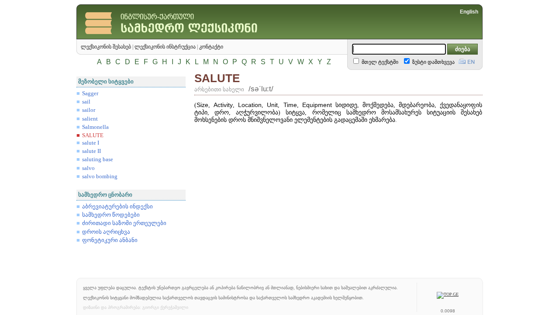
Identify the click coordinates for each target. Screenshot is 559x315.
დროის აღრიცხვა (106, 232)
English (469, 12)
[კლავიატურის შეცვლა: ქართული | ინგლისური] (467, 60)
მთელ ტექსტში (379, 62)
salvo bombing (99, 176)
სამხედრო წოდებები (111, 215)
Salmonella (95, 127)
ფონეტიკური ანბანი (110, 240)
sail (86, 102)
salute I (90, 143)
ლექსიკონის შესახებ (106, 47)
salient (90, 119)
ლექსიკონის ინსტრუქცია (165, 47)
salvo (88, 168)
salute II (91, 151)
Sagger (90, 93)
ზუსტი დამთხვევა (433, 62)
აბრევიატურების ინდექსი (117, 207)
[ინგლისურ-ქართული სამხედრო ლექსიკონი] (190, 37)
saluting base (97, 159)
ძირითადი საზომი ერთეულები (124, 223)
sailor (88, 110)
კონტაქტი (211, 47)
